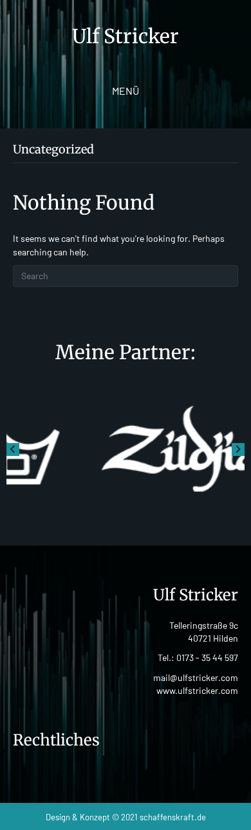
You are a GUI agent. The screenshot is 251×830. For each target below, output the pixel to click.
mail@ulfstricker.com (195, 677)
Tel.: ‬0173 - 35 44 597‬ (198, 657)
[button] (12, 449)
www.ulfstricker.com (197, 690)
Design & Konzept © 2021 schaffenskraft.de (126, 817)
